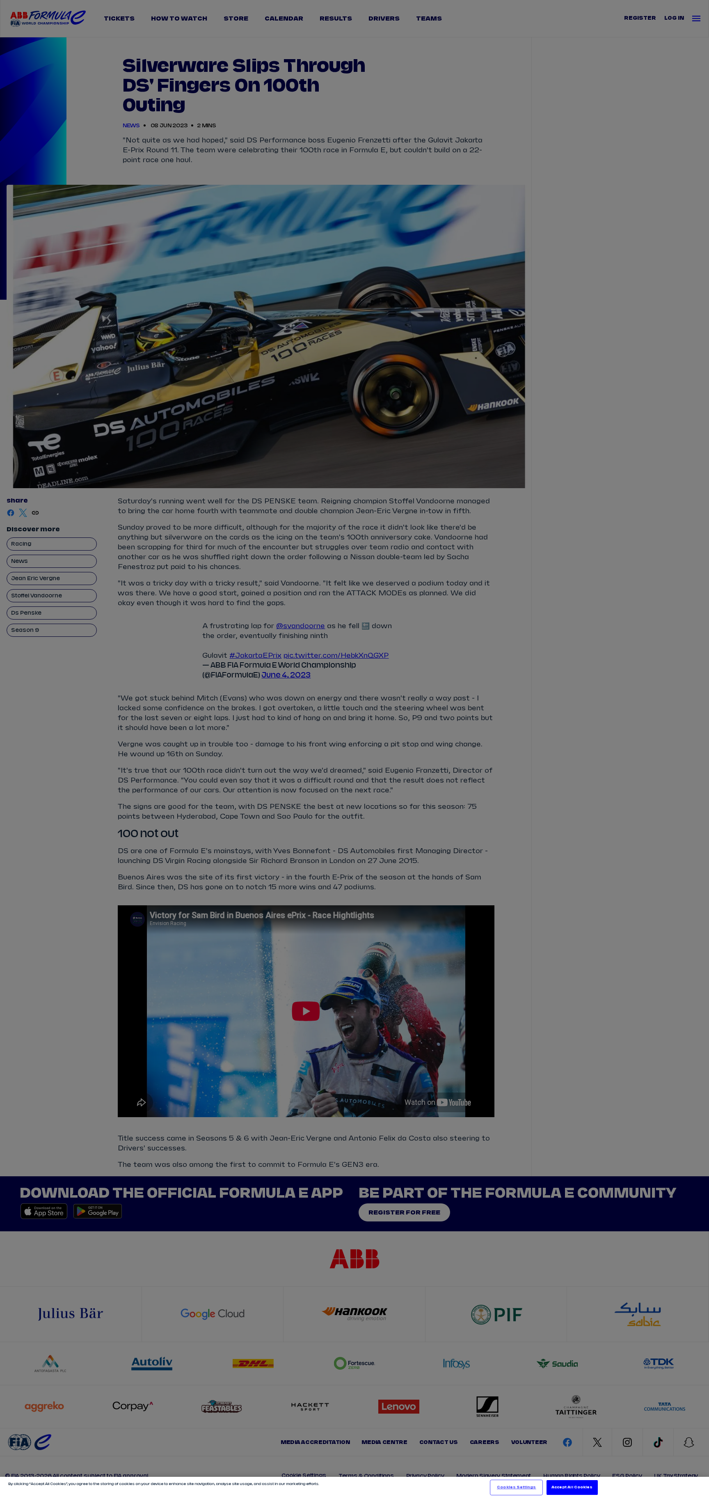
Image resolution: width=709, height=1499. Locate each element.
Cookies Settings (516, 1487)
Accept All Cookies (571, 1487)
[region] (354, 1488)
